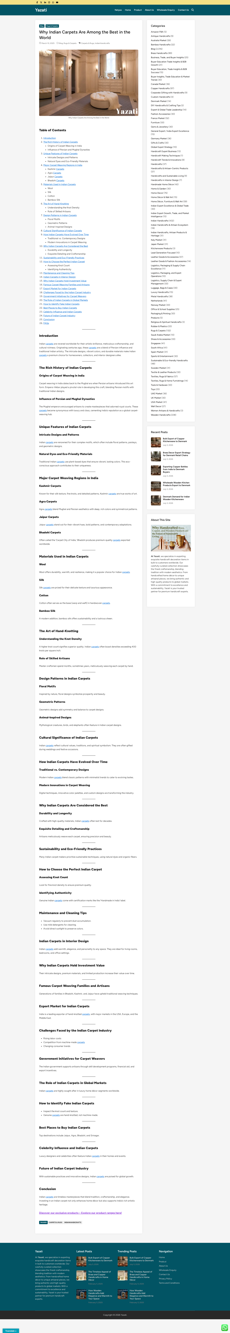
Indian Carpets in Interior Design (59, 277)
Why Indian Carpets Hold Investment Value (64, 280)
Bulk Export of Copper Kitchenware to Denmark (175, 440)
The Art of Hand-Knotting (56, 203)
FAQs (46, 323)
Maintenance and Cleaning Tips (58, 273)
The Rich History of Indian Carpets (60, 142)
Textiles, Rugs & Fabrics (162, 376)
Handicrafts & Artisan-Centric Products (169, 168)
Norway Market (158, 305)
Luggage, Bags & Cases (162, 288)
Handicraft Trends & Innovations (166, 160)
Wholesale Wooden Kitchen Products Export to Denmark (176, 484)
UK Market (156, 398)
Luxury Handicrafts (160, 292)
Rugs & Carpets (52, 26)
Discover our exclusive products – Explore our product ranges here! (80, 1212)
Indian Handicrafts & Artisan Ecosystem (169, 225)
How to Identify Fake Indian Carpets (61, 304)
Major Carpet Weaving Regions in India (62, 165)
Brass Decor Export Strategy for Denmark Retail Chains (176, 454)
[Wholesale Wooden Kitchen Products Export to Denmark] (156, 483)
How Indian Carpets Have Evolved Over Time (66, 234)
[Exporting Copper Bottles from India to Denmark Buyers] (156, 467)
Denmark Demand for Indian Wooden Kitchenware (176, 498)
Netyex (118, 10)
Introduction (49, 138)
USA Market (156, 402)
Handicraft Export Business (163, 151)
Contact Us (183, 10)
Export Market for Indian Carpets (59, 288)
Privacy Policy (165, 1278)
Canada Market (158, 84)
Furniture (155, 122)
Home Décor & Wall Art (162, 197)
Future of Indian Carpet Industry (59, 315)
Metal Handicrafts (159, 296)
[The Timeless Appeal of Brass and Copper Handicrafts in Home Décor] (81, 1272)
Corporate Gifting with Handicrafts (167, 92)
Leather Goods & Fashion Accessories (168, 261)
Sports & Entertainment (162, 356)
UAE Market (156, 393)
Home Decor (157, 193)
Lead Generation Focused (163, 252)
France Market (158, 118)
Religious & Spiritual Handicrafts (166, 322)
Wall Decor (156, 406)
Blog (41, 26)
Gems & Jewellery (159, 127)
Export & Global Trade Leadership (166, 109)
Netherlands (157, 300)
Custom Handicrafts (160, 97)
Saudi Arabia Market (160, 335)
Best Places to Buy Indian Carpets (60, 308)
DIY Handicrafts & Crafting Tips (165, 105)
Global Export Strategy (161, 147)
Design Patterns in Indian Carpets (60, 215)
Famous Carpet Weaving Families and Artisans (66, 284)
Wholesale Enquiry (166, 10)
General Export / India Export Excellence (170, 131)
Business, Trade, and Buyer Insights (167, 57)
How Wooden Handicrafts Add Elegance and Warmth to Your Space (100, 1294)
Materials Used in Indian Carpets (59, 184)
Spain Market (157, 352)
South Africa (157, 347)
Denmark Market (159, 101)
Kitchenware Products (161, 248)
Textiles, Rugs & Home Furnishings (167, 380)
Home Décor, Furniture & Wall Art (167, 201)
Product (138, 10)
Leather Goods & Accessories (165, 257)
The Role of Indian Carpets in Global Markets (65, 300)
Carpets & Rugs (87, 43)
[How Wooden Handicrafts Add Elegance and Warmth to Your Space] (81, 1291)
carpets (49, 343)
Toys (153, 389)
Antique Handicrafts (160, 36)
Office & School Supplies (163, 309)
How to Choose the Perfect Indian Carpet (64, 261)
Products (155, 318)
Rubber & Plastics (159, 326)
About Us (149, 10)
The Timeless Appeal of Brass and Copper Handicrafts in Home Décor (99, 1275)
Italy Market (156, 240)
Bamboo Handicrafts (160, 44)
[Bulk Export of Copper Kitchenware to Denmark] (156, 439)
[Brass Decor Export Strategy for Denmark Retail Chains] (156, 453)
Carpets (60, 169)
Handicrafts (156, 164)
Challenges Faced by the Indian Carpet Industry (67, 292)
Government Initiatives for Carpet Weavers (64, 296)
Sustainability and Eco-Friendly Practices (63, 257)
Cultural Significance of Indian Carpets (62, 230)
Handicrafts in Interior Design (165, 180)
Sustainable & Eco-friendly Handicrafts (169, 360)
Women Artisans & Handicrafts (165, 410)
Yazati (41, 10)
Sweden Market (158, 368)
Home (128, 10)
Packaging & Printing (160, 313)
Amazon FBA (157, 32)
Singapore (156, 343)
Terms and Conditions (169, 1283)
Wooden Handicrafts (160, 415)
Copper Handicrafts (160, 88)
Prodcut (162, 1261)
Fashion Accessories (160, 114)
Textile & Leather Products (163, 372)
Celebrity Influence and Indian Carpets (62, 311)
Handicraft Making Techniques (165, 155)
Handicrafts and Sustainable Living (167, 176)
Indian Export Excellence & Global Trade (170, 205)
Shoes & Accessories (161, 339)
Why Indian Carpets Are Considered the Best (65, 246)
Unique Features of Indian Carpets (60, 153)
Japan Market (157, 244)
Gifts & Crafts (157, 143)
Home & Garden (158, 188)
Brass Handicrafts (159, 53)
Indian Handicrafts (159, 220)
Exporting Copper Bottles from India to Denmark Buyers (175, 469)
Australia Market (158, 40)
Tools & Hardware (159, 385)
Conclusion (49, 319)
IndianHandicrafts (102, 43)
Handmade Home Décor (162, 184)
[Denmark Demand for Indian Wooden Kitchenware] (156, 497)
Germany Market (159, 138)
